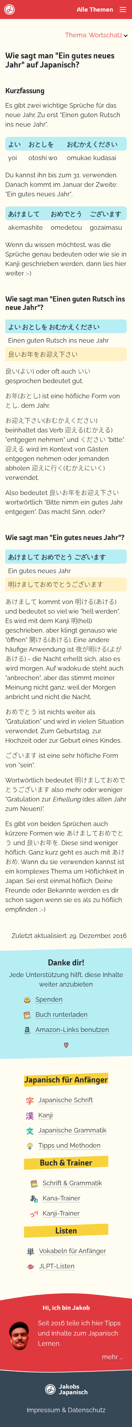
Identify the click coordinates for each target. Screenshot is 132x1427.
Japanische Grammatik (72, 1130)
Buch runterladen (62, 1014)
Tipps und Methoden (69, 1145)
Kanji (45, 1115)
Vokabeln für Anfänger (72, 1251)
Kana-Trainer (61, 1198)
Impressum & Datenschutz (66, 1410)
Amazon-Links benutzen (72, 1029)
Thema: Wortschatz (93, 35)
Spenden (49, 999)
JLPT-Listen (57, 1266)
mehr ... (112, 1357)
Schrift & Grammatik (72, 1183)
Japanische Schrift (65, 1100)
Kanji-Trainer (61, 1213)
